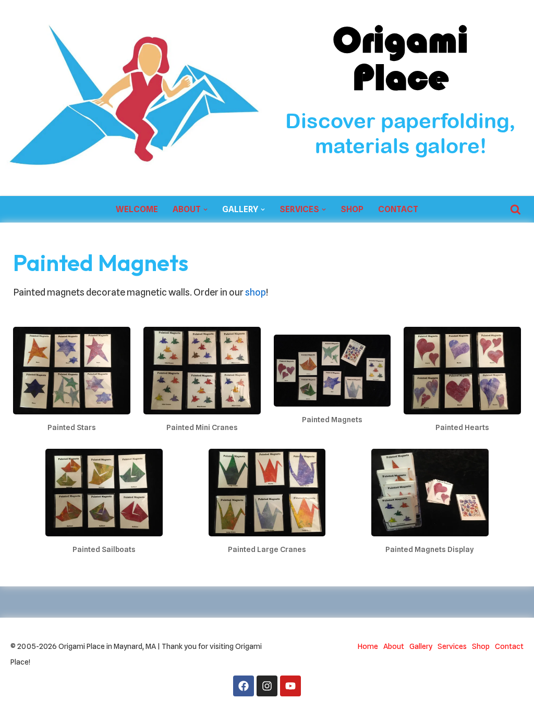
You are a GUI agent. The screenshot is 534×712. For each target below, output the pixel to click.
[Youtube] (290, 686)
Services (452, 646)
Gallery (420, 646)
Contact (398, 209)
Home (368, 646)
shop (255, 292)
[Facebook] (243, 686)
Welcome (137, 209)
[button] (205, 209)
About (393, 646)
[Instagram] (267, 686)
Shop (352, 209)
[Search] (515, 209)
